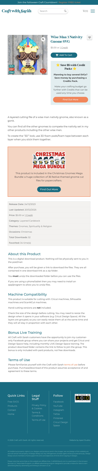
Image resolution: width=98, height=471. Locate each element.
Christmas (26, 232)
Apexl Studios (84, 440)
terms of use (71, 364)
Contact (12, 410)
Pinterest (58, 418)
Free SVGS (13, 401)
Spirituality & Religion (40, 226)
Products (12, 406)
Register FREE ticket (70, 2)
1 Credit (29, 215)
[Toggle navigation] (92, 11)
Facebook (58, 401)
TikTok (56, 414)
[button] (43, 39)
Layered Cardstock (30, 220)
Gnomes (23, 226)
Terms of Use (38, 420)
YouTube (58, 406)
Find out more (70, 99)
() (86, 11)
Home (11, 414)
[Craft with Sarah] (16, 11)
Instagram (58, 410)
